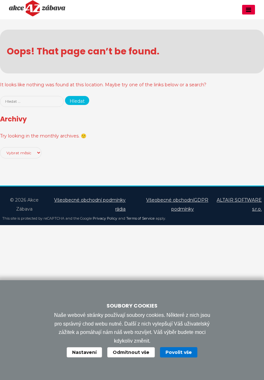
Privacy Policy (105, 218)
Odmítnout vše (131, 352)
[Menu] (248, 9)
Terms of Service (140, 218)
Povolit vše (178, 352)
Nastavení (84, 352)
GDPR (201, 200)
